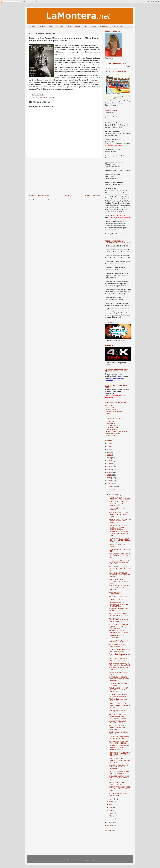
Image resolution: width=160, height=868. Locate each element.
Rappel (108, 413)
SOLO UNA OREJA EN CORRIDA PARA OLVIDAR (118, 631)
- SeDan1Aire (109, 421)
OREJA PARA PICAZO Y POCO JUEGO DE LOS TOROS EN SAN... (119, 788)
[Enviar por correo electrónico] (33, 94)
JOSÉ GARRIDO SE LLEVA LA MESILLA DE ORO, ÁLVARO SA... (119, 568)
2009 (109, 825)
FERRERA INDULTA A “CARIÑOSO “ (116, 636)
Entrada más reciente (39, 195)
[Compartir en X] (38, 94)
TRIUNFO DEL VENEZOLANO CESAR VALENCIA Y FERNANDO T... (119, 747)
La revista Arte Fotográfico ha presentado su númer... (119, 737)
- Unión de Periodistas (112, 425)
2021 (109, 455)
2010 (109, 822)
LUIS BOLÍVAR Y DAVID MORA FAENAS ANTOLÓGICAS (119, 641)
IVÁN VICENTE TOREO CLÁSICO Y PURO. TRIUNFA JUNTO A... (119, 760)
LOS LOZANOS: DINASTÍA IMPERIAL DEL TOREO (118, 659)
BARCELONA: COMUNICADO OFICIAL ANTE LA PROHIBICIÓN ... (119, 503)
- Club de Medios (111, 429)
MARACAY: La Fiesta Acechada (119, 597)
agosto (111, 799)
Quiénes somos (117, 26)
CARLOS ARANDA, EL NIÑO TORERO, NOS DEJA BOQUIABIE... (118, 766)
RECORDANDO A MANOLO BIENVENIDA (118, 794)
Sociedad (59, 26)
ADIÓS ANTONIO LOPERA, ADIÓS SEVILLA (118, 593)
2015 (109, 472)
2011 (109, 483)
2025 (109, 446)
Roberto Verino (110, 409)
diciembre (112, 486)
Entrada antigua (92, 195)
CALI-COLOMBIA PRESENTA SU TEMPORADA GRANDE (119, 772)
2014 (109, 475)
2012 (109, 481)
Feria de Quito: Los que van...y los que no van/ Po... (119, 655)
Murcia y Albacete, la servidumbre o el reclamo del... (118, 581)
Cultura (77, 26)
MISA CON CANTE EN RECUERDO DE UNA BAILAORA (117, 727)
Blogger (93, 860)
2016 (109, 469)
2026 (109, 443)
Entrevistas (104, 26)
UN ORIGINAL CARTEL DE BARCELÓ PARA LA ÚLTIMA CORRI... (119, 574)
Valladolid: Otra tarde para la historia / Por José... (118, 700)
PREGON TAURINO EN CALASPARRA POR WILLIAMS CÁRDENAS (117, 716)
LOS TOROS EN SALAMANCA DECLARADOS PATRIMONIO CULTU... (120, 754)
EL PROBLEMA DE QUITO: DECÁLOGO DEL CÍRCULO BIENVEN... (119, 678)
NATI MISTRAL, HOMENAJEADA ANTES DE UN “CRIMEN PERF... (119, 619)
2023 (109, 449)
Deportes (93, 26)
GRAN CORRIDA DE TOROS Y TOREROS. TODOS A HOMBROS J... (119, 587)
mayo (111, 807)
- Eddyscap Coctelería (112, 433)
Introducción (109, 405)
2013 (109, 478)
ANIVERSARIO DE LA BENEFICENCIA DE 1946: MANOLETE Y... (118, 604)
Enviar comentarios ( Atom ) (48, 200)
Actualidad (41, 26)
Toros (51, 26)
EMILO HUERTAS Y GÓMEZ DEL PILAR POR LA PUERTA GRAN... (119, 705)
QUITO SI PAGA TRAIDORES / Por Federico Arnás (119, 650)
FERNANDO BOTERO (116, 600)
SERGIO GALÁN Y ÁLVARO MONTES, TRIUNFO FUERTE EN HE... (118, 527)
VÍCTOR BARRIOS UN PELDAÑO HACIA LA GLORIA (120, 498)
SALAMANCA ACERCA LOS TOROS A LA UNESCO (118, 742)
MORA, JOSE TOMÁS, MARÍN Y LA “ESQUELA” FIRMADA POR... (119, 555)
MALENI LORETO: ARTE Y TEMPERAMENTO (118, 783)
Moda (85, 26)
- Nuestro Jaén (110, 435)
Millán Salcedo (110, 407)
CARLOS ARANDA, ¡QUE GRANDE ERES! (117, 722)
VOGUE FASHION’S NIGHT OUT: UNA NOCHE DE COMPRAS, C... (118, 689)
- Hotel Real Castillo (112, 427)
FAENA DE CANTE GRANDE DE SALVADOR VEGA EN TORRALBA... (120, 626)
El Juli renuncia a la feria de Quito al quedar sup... (118, 733)
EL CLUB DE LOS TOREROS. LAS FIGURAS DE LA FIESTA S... (120, 777)
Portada (32, 26)
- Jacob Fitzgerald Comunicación (116, 431)
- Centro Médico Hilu (112, 423)
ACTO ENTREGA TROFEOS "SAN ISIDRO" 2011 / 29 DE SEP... (119, 533)
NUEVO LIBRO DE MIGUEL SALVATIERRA (118, 645)
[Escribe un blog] (36, 94)
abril (110, 810)
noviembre (113, 489)
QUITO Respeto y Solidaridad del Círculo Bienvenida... (119, 695)
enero (111, 819)
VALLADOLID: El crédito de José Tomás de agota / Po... (119, 711)
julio (110, 801)
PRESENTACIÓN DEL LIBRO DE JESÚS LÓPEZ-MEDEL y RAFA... (119, 540)
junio (111, 804)
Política (68, 26)
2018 (109, 463)
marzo (111, 813)
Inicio (67, 195)
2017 (109, 466)
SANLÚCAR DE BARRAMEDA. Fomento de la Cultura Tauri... (120, 664)
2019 (109, 461)
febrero (112, 816)
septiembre (113, 495)
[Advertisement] (64, 176)
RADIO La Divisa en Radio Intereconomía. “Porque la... (119, 614)
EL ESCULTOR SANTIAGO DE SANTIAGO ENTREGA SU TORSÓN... (119, 562)
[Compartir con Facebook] (41, 94)
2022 (109, 452)
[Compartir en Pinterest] (43, 94)
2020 (109, 458)
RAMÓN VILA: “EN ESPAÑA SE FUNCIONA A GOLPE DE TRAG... (119, 514)
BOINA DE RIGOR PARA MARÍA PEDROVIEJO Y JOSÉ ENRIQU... (120, 520)
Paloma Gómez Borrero (113, 411)
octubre (112, 492)
